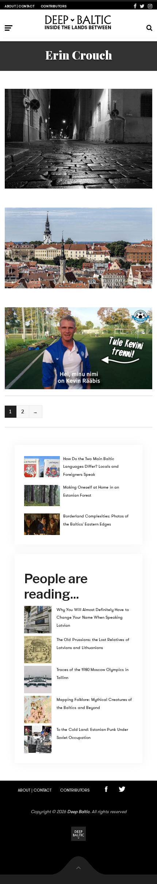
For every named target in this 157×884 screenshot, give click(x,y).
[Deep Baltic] (79, 22)
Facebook (135, 6)
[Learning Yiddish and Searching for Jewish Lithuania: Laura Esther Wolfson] (78, 139)
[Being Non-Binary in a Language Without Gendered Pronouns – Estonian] (78, 248)
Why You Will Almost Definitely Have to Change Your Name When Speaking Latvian (93, 617)
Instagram (150, 6)
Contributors (53, 6)
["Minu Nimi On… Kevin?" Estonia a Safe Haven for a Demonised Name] (78, 348)
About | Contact (19, 6)
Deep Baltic (78, 811)
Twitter (142, 6)
